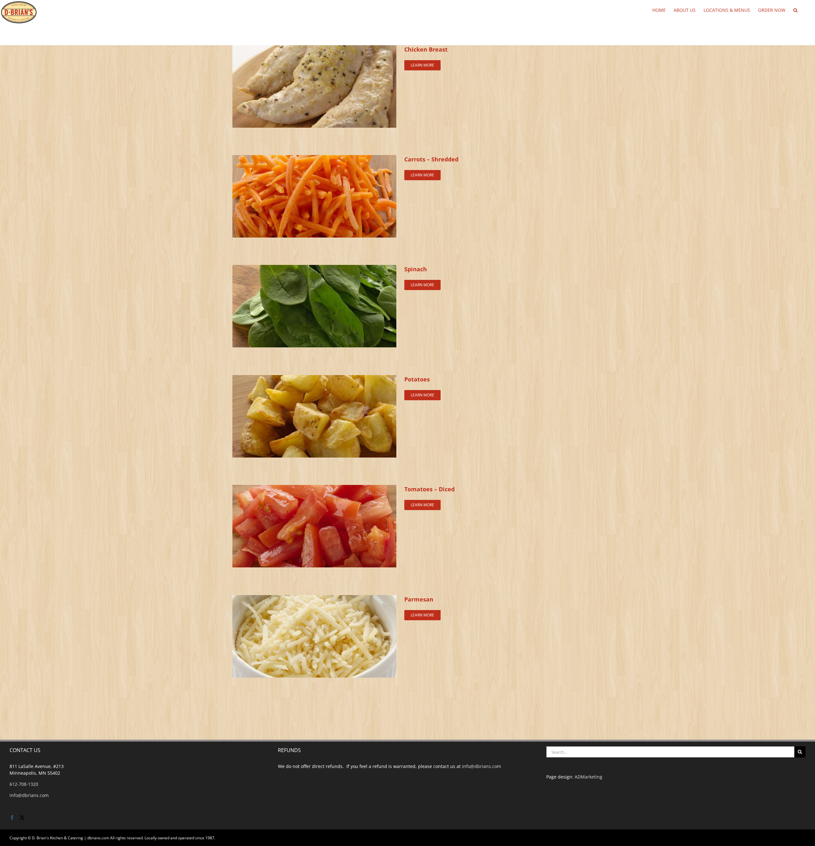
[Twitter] (22, 817)
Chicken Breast (426, 49)
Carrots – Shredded (431, 159)
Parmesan (418, 599)
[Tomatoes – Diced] (314, 488)
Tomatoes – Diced (429, 489)
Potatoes (417, 379)
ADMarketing (588, 777)
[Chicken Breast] (314, 49)
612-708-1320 (24, 784)
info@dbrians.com (29, 795)
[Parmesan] (314, 598)
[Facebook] (12, 817)
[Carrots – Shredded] (314, 158)
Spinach (415, 269)
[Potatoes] (314, 378)
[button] (795, 9)
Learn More (422, 65)
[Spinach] (314, 268)
